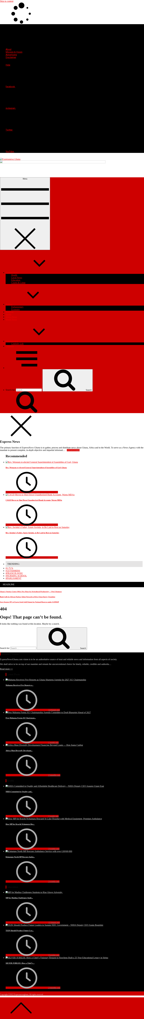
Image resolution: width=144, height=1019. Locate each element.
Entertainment (12, 341)
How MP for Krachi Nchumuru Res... (20, 824)
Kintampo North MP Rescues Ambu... (20, 857)
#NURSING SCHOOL (16, 576)
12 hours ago (54, 922)
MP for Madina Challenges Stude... (19, 898)
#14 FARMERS (13, 570)
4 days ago (53, 557)
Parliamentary (17, 307)
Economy (15, 309)
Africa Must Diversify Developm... (19, 750)
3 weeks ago (53, 849)
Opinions (10, 346)
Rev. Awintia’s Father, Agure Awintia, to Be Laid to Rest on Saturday (32, 533)
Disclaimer (11, 57)
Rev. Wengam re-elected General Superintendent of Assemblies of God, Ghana (36, 468)
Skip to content (6, 1)
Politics (9, 304)
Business (10, 312)
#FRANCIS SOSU (14, 573)
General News (12, 272)
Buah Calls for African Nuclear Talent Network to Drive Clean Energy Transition (27, 597)
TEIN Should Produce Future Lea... (20, 930)
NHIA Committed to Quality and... (19, 792)
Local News (16, 277)
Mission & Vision (14, 52)
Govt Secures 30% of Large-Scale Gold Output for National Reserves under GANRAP (29, 602)
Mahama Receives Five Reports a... (19, 685)
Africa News (11, 317)
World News (11, 319)
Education (15, 280)
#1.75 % (9, 568)
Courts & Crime (18, 282)
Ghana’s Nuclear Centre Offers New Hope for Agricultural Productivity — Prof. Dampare (31, 591)
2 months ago (54, 775)
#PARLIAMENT (13, 578)
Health (14, 275)
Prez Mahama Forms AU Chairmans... (21, 718)
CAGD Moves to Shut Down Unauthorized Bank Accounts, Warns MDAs (34, 500)
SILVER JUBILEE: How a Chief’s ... (20, 963)
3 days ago (53, 525)
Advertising (11, 54)
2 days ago (53, 492)
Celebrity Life (17, 343)
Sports (8, 314)
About (8, 49)
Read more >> (6, 669)
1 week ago (53, 742)
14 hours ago (54, 710)
